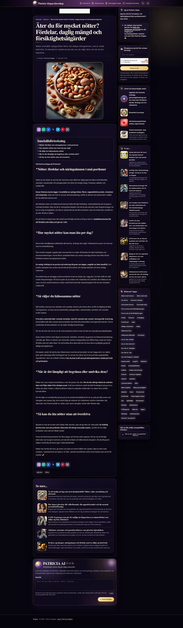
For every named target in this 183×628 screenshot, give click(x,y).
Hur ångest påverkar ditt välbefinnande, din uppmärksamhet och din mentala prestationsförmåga (78, 505)
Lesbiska (132, 379)
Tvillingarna (125, 409)
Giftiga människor (127, 326)
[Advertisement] (74, 11)
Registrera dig (134, 68)
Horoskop (141, 335)
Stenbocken (133, 405)
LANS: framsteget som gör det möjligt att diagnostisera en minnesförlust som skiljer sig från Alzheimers (78, 518)
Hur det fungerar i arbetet (130, 357)
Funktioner (125, 322)
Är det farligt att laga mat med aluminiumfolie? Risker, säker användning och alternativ (78, 492)
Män (136, 383)
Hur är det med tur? (128, 344)
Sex (122, 401)
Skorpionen (140, 401)
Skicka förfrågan (106, 599)
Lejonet (123, 379)
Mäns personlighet (139, 387)
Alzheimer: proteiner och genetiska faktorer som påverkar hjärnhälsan (75, 530)
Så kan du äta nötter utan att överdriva (54, 157)
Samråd (38, 577)
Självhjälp (130, 401)
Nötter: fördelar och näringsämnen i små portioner (58, 145)
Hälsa (47, 472)
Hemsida (39, 19)
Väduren (135, 409)
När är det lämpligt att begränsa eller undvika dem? (59, 154)
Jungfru (135, 361)
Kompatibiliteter (134, 366)
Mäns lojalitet (125, 387)
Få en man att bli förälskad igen (131, 313)
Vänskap (124, 414)
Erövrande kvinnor (127, 305)
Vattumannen (134, 414)
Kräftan (123, 370)
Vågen (143, 409)
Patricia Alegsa (49, 58)
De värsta (124, 300)
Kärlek (123, 366)
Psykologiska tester (137, 396)
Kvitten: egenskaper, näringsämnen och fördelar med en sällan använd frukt (78, 542)
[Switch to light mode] (143, 3)
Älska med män (142, 296)
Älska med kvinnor (127, 296)
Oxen (131, 392)
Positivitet (124, 396)
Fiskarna (131, 318)
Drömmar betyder (137, 300)
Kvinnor (123, 374)
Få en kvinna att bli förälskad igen (132, 309)
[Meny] (148, 3)
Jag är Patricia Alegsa (132, 10)
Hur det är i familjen (128, 348)
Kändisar (143, 361)
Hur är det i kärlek (127, 339)
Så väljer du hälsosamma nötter (51, 151)
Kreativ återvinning (135, 370)
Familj (123, 318)
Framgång (140, 318)
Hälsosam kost (126, 331)
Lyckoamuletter (126, 383)
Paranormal (140, 392)
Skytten (123, 405)
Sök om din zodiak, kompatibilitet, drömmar (134, 434)
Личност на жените (128, 418)
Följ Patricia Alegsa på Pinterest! (48, 164)
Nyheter (46, 19)
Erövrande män (142, 305)
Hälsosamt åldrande (128, 335)
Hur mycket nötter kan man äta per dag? (55, 148)
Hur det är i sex (126, 352)
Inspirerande (125, 361)
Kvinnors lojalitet (135, 374)
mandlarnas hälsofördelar (102, 331)
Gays (133, 322)
